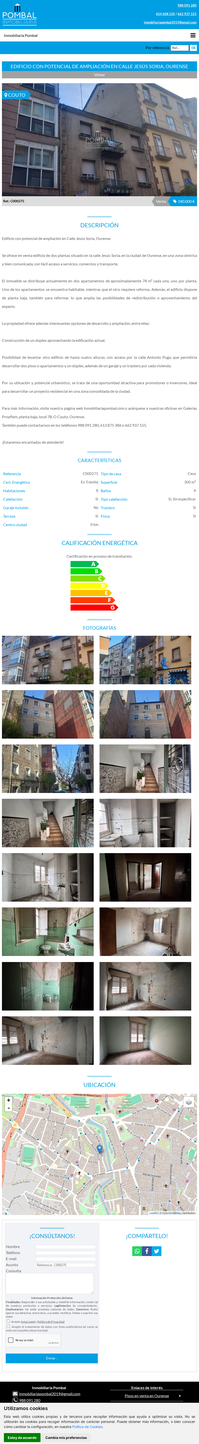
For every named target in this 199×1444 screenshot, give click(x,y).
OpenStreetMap (171, 1213)
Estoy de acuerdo (22, 1438)
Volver (99, 74)
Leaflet (153, 1213)
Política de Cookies (87, 1427)
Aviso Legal (28, 1321)
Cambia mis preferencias (66, 1438)
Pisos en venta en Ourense (147, 1395)
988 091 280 (187, 5)
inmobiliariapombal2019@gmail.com (170, 22)
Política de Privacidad (51, 1321)
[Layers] (188, 1102)
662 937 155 (187, 14)
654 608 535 (165, 14)
